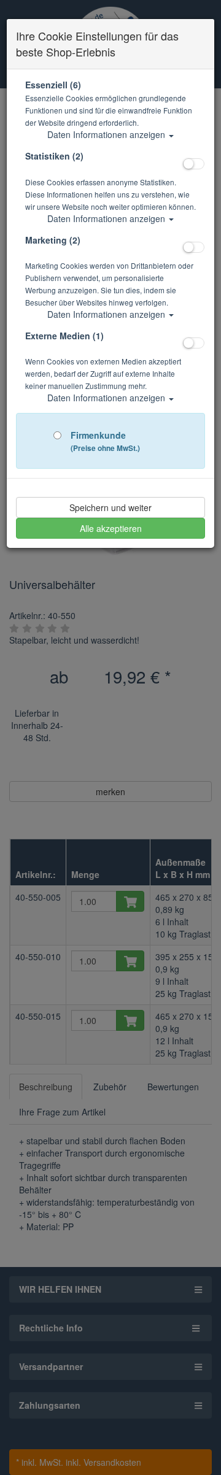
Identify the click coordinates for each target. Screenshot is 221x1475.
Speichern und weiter (110, 507)
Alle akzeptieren (111, 528)
